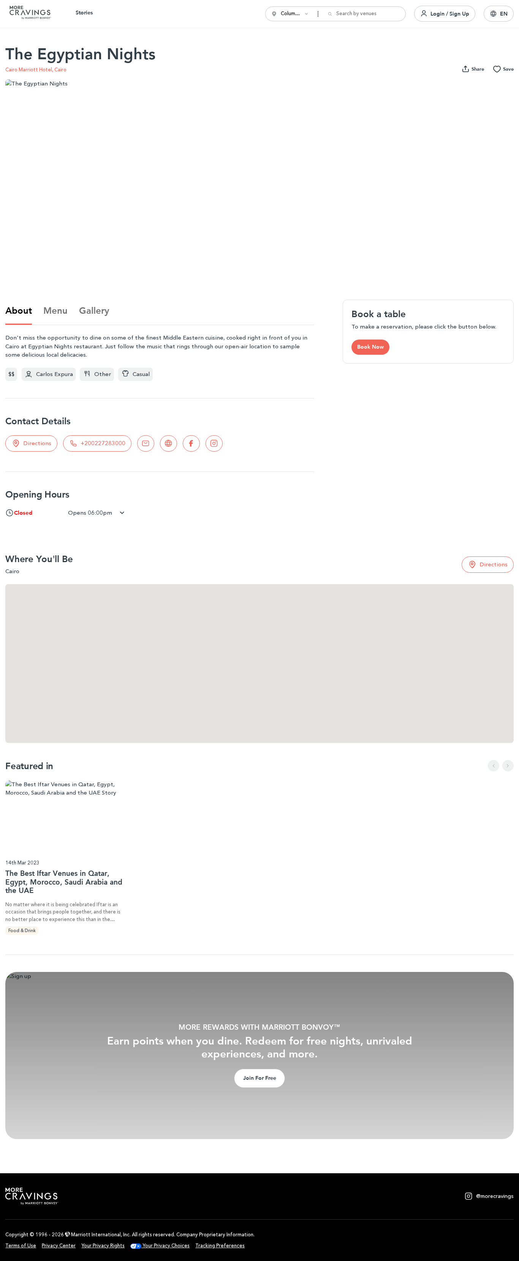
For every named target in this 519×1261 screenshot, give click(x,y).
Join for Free (259, 1078)
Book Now (370, 347)
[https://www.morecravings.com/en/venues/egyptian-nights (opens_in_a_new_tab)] (168, 443)
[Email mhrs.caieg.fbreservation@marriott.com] (145, 443)
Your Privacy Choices (165, 1245)
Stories (84, 12)
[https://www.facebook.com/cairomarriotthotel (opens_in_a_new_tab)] (191, 443)
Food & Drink (22, 930)
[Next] (508, 765)
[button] (499, 14)
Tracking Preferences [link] (220, 1245)
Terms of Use (20, 1245)
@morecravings (495, 1196)
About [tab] (18, 310)
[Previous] (493, 765)
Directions (37, 443)
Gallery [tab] (94, 310)
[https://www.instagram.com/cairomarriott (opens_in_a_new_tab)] (214, 443)
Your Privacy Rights (103, 1245)
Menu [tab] (55, 310)
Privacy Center (59, 1245)
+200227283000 (103, 443)
